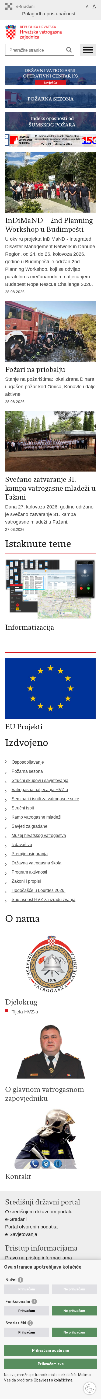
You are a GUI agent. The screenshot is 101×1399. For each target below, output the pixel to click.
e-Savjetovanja (21, 1234)
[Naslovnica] (50, 32)
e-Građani (16, 1219)
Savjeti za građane (29, 826)
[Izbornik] (88, 50)
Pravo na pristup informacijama (38, 1258)
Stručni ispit (23, 808)
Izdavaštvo (22, 844)
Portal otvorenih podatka (31, 1227)
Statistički (15, 1323)
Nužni (10, 1279)
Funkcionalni (17, 1301)
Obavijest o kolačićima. (53, 1380)
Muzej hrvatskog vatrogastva (39, 835)
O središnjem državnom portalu (38, 1211)
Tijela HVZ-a (25, 1011)
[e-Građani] (28, 6)
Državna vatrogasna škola (36, 863)
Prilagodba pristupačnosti (49, 13)
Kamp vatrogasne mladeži (36, 817)
